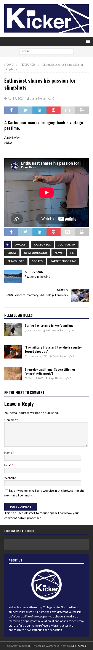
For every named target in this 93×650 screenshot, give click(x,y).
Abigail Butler (56, 378)
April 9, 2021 (34, 330)
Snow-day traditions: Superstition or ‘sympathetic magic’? (50, 371)
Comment (11, 420)
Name (8, 452)
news (59, 252)
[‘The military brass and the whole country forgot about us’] (13, 351)
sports (37, 261)
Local (12, 252)
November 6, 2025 (37, 356)
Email (8, 465)
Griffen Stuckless (56, 330)
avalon (20, 244)
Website (10, 478)
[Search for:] (46, 51)
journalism (66, 244)
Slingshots (16, 261)
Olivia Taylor (60, 356)
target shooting (63, 261)
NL (72, 252)
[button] (87, 41)
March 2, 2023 (35, 378)
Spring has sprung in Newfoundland (49, 325)
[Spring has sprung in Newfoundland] (13, 329)
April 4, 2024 (16, 98)
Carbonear (42, 244)
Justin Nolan (38, 98)
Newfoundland (35, 252)
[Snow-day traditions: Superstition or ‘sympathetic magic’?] (13, 373)
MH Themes (78, 645)
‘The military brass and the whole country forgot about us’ (53, 349)
